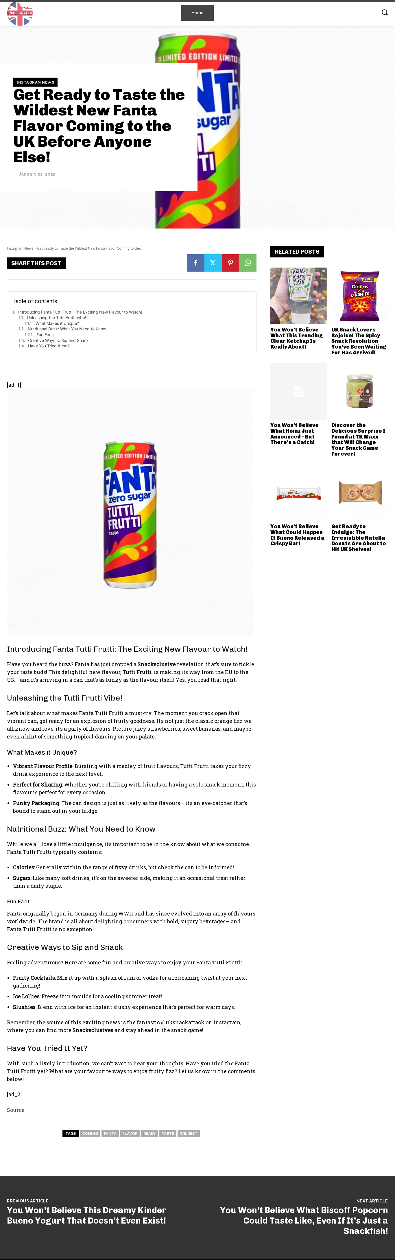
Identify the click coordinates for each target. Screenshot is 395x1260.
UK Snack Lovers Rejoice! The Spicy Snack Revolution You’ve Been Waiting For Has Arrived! (358, 341)
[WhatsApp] (247, 263)
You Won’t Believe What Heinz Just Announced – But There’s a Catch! (294, 433)
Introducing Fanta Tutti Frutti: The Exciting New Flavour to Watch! (80, 312)
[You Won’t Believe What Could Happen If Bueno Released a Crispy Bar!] (298, 492)
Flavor (130, 1133)
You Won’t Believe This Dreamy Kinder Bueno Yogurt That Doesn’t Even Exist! (87, 1215)
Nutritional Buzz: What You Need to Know (67, 328)
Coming (90, 1133)
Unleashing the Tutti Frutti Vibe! (56, 317)
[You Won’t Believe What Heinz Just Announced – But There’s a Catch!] (298, 391)
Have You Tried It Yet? (49, 345)
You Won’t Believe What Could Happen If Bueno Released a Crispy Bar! (297, 535)
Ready (149, 1133)
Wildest (189, 1133)
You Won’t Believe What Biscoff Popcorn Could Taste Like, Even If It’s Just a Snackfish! (304, 1220)
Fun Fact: (45, 334)
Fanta (110, 1133)
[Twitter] (213, 263)
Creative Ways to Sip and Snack (58, 340)
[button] (384, 12)
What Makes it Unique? (57, 323)
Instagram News (35, 82)
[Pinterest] (230, 263)
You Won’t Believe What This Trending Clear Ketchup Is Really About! (296, 338)
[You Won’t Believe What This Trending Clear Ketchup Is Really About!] (298, 296)
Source (16, 1109)
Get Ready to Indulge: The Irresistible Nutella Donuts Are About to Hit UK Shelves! (358, 537)
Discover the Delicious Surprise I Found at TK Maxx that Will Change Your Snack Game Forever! (358, 439)
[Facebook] (195, 263)
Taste (167, 1133)
